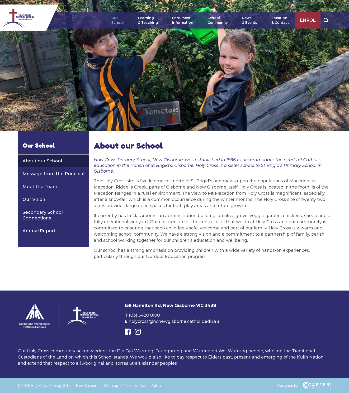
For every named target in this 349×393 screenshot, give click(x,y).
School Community (218, 20)
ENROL (308, 20)
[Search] (326, 20)
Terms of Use (135, 385)
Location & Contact (280, 20)
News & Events (249, 20)
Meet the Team (40, 186)
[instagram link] (138, 331)
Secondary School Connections (43, 215)
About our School (42, 161)
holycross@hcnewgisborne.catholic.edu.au (174, 321)
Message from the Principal (53, 173)
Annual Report (39, 230)
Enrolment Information (182, 20)
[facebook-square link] (128, 331)
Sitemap (111, 385)
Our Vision (34, 199)
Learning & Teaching (148, 20)
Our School (117, 20)
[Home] (59, 327)
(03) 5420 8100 (144, 315)
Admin (156, 385)
